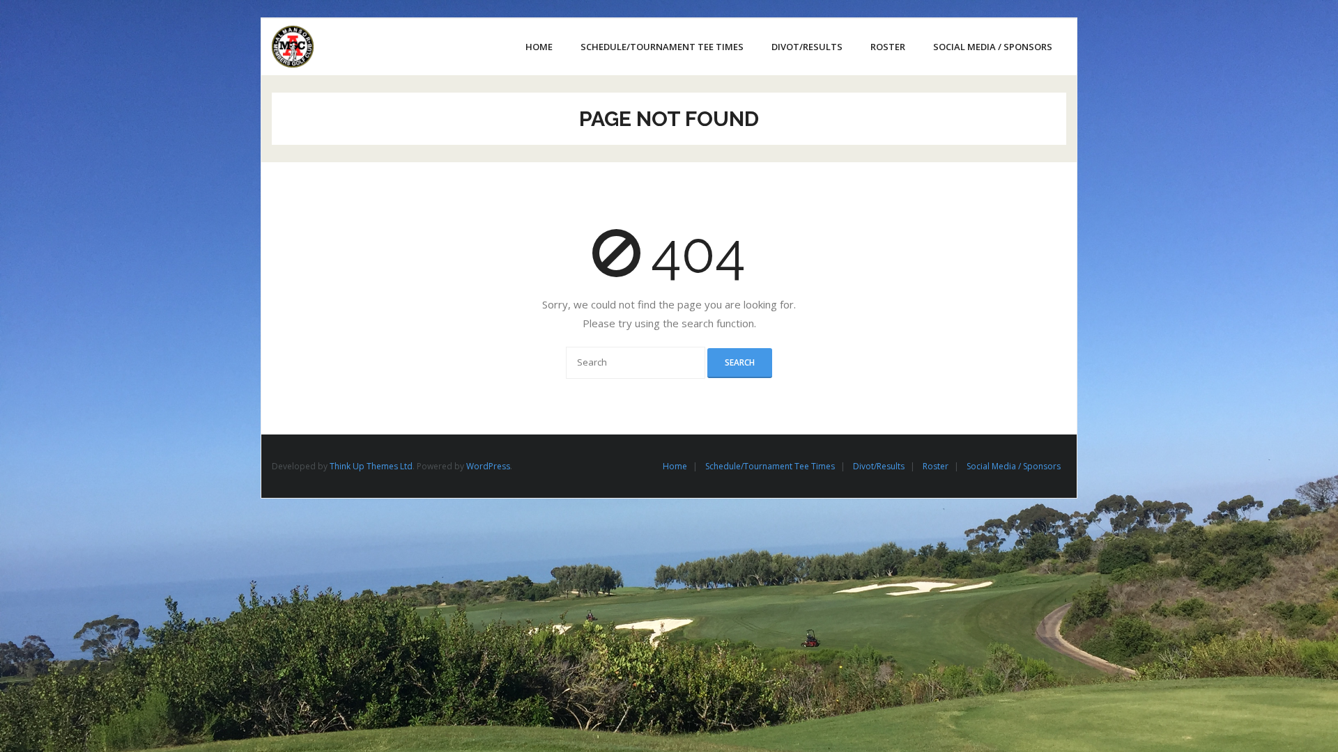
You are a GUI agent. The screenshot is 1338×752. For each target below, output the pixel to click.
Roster (935, 466)
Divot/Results (879, 466)
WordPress (488, 466)
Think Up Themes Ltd (371, 466)
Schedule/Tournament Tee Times (770, 466)
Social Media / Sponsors (1014, 466)
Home (675, 466)
